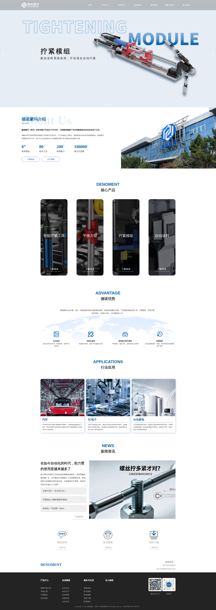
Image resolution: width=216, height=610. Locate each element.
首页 (90, 5)
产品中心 (105, 5)
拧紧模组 (126, 236)
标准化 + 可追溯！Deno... (54, 508)
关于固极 (50, 159)
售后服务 (87, 595)
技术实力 (65, 591)
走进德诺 (137, 5)
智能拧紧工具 (54, 236)
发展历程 (65, 598)
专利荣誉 (65, 595)
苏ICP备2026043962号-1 (132, 606)
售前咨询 (87, 588)
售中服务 (87, 591)
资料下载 (87, 598)
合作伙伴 (65, 601)
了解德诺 (30, 159)
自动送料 (162, 236)
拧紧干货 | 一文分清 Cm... (54, 491)
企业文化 (65, 588)
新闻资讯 (154, 5)
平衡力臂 (90, 236)
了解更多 (54, 269)
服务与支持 (169, 5)
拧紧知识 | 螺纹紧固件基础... (55, 500)
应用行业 (121, 5)
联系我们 (87, 601)
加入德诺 (186, 5)
